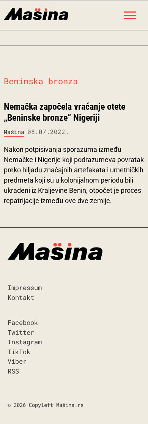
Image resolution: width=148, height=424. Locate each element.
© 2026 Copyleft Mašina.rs (45, 404)
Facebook (23, 322)
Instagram (25, 341)
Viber (17, 361)
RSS (13, 371)
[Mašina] (36, 13)
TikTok (19, 351)
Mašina (14, 132)
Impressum (25, 287)
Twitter (21, 332)
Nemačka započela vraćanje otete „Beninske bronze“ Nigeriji (64, 112)
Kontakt (21, 297)
